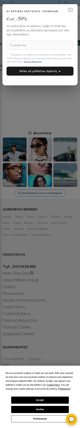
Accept (40, 400)
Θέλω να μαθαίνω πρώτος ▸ (40, 71)
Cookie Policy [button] (53, 385)
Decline (40, 409)
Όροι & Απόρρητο (33, 61)
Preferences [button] (64, 389)
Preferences (40, 419)
